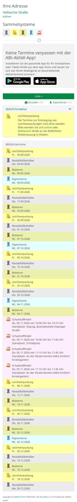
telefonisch (24, 131)
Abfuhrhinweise (16, 109)
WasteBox (44, 497)
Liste (38, 96)
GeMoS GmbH (20, 497)
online (48, 127)
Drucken (34, 102)
